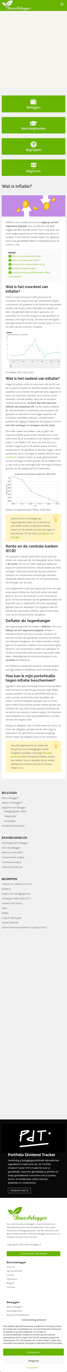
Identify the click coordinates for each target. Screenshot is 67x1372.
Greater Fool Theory (12, 903)
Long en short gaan (12, 917)
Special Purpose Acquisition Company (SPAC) (24, 927)
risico (21, 767)
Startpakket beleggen (33, 1253)
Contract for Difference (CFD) (16, 884)
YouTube (11, 1287)
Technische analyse (11, 862)
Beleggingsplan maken (15, 811)
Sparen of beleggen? (12, 802)
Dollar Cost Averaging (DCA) (16, 893)
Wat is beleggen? (10, 797)
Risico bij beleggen (11, 847)
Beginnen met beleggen (14, 807)
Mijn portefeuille (14, 1271)
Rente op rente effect (12, 852)
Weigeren (33, 1360)
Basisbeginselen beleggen (15, 842)
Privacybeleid (32, 1367)
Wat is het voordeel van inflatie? (27, 256)
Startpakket (10, 820)
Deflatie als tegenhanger (23, 268)
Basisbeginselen (14, 1310)
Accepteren (33, 1352)
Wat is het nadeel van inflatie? (26, 260)
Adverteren (12, 1279)
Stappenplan (10, 816)
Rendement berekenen (13, 825)
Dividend (6, 888)
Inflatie (5, 912)
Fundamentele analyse (13, 857)
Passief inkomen (10, 922)
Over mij (10, 1266)
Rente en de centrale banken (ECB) (28, 264)
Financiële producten (12, 866)
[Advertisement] (33, 49)
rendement (11, 457)
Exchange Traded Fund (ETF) (16, 898)
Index (4, 908)
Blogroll (10, 1283)
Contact (10, 1275)
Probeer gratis (19, 1190)
